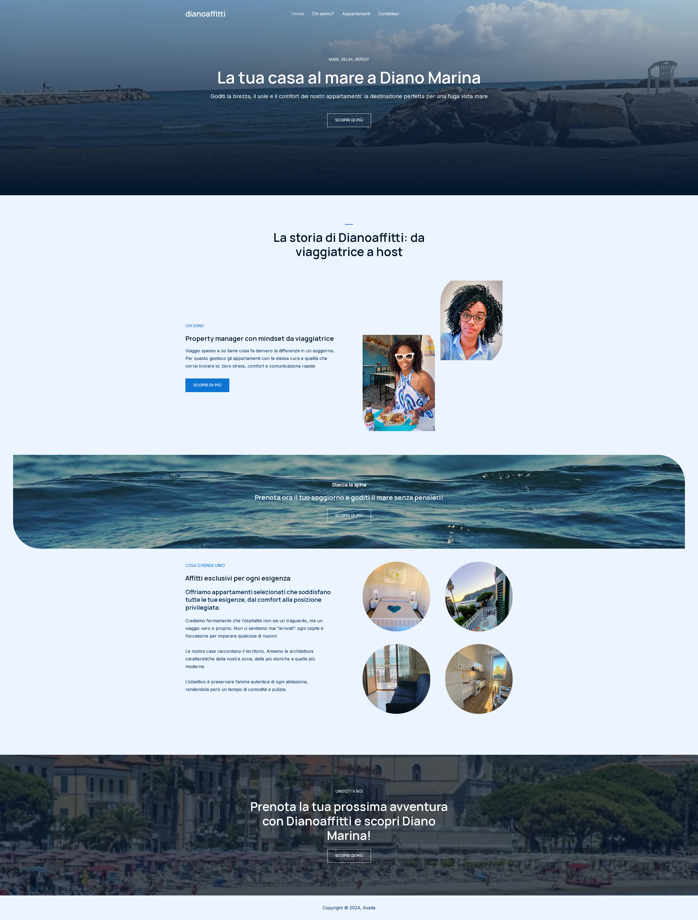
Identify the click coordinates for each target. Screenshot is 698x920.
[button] (349, 120)
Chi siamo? (323, 13)
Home (297, 13)
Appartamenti (356, 13)
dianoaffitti (205, 13)
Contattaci (388, 13)
